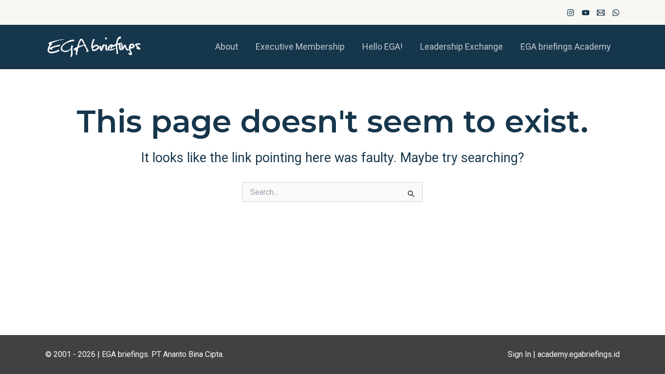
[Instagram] (570, 13)
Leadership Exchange (461, 46)
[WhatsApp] (616, 13)
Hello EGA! (382, 46)
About (226, 46)
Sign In (519, 354)
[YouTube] (586, 13)
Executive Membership (300, 46)
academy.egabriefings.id (578, 354)
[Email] (601, 13)
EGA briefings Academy (565, 46)
